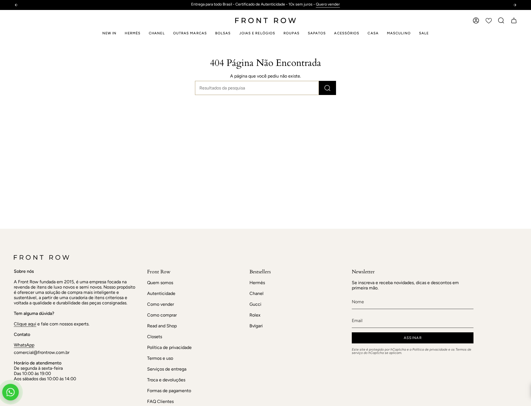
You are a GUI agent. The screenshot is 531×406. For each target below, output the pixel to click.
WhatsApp (24, 345)
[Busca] (327, 88)
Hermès (257, 282)
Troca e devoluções (166, 379)
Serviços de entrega (166, 369)
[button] (501, 20)
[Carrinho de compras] (513, 20)
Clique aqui (25, 324)
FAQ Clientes (160, 401)
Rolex (255, 315)
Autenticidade (161, 293)
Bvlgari (256, 325)
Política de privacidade (169, 347)
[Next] (514, 4)
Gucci (255, 304)
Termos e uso (160, 358)
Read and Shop (162, 325)
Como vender (160, 304)
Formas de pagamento (169, 390)
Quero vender (328, 4)
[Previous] (16, 4)
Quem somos (160, 282)
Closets (154, 336)
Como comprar (162, 315)
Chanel (256, 293)
